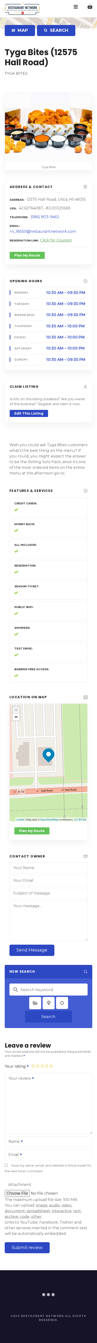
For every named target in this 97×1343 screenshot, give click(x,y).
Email (12, 1155)
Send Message (31, 950)
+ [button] (16, 710)
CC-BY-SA (80, 819)
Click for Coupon (56, 240)
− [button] (16, 717)
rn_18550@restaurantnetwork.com (43, 231)
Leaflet (20, 819)
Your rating (16, 1066)
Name (13, 1142)
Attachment (19, 1184)
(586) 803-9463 (45, 217)
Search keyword (15, 989)
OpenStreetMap (49, 819)
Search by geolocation (62, 1003)
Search (48, 1016)
